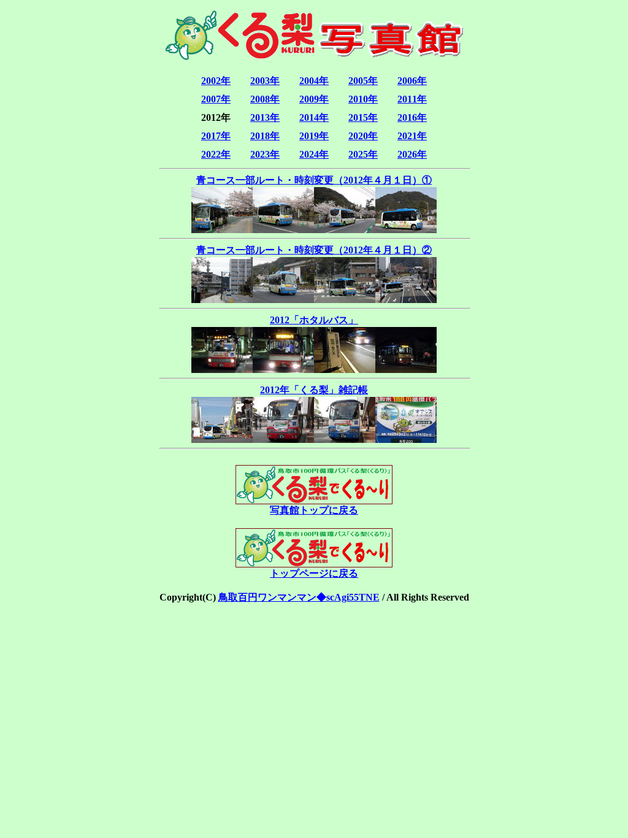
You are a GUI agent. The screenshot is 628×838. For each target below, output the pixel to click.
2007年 (216, 99)
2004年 (314, 80)
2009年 (314, 99)
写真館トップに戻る (314, 510)
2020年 (363, 136)
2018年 (265, 136)
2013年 (265, 117)
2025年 (363, 154)
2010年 (363, 99)
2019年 (314, 136)
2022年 (216, 154)
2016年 (412, 117)
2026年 (412, 154)
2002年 (216, 80)
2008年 (265, 99)
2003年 (265, 80)
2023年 (265, 154)
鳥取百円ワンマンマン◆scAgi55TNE (299, 597)
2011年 (412, 99)
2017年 (216, 136)
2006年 (412, 80)
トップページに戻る (314, 573)
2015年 (363, 117)
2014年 (314, 117)
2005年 (363, 80)
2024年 (314, 154)
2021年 (412, 136)
